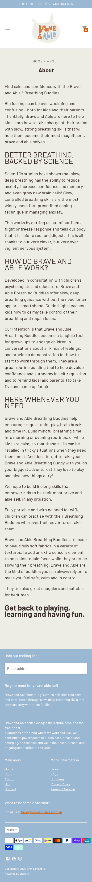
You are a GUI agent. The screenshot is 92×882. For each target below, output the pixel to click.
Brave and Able (36, 868)
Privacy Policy (60, 784)
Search (56, 769)
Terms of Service (63, 789)
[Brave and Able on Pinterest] (14, 858)
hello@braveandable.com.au (41, 812)
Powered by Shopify (17, 873)
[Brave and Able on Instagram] (20, 858)
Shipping (57, 779)
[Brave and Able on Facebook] (8, 858)
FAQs (54, 774)
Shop (8, 774)
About (9, 779)
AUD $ (10, 830)
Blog (8, 784)
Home (9, 769)
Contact (10, 789)
